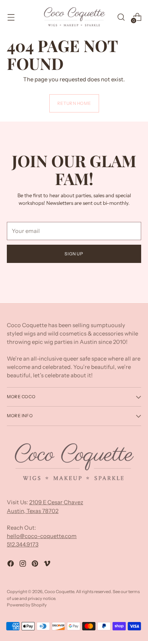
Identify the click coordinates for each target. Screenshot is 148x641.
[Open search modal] (121, 17)
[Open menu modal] (11, 17)
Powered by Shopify (27, 605)
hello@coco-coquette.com (42, 536)
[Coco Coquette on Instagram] (23, 565)
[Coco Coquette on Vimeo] (47, 565)
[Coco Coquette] (74, 17)
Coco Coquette (59, 591)
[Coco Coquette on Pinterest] (35, 565)
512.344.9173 (22, 544)
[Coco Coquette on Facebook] (11, 565)
